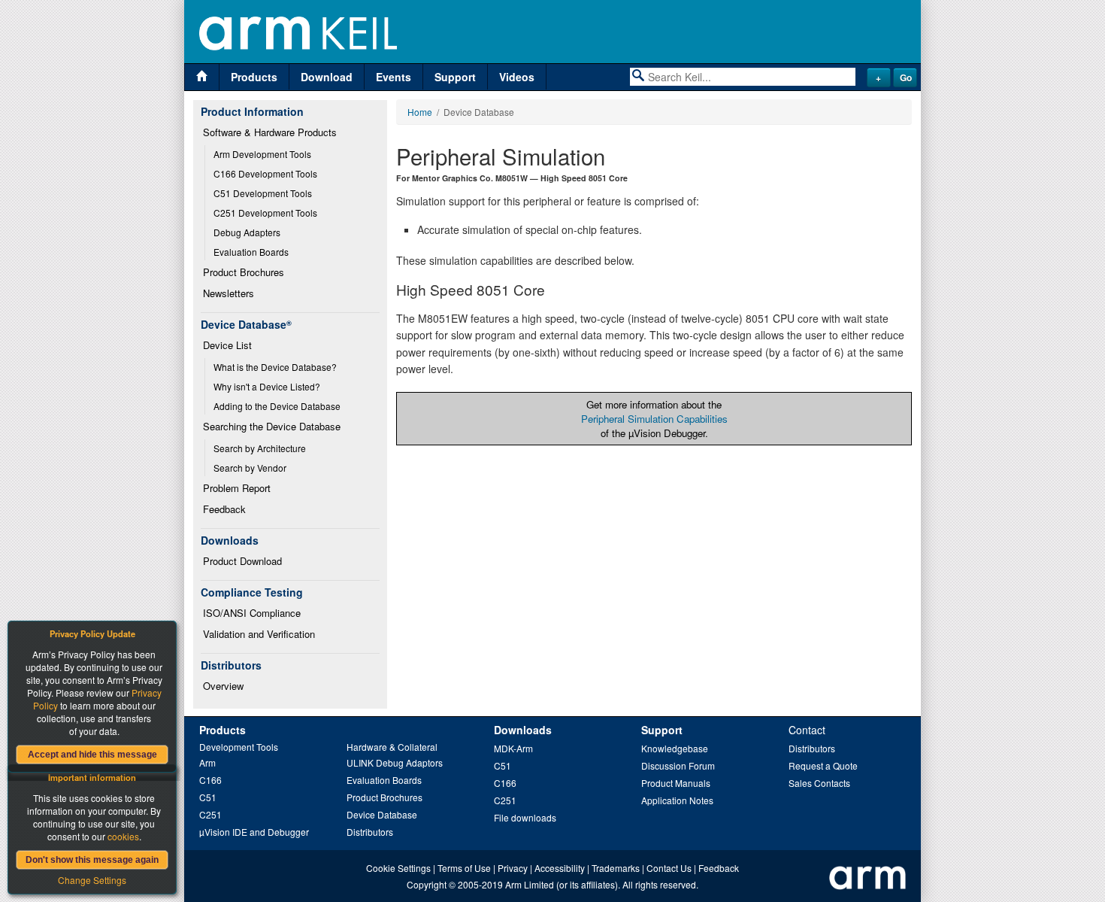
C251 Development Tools (265, 212)
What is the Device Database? (275, 366)
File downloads (525, 817)
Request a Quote (823, 765)
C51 (207, 797)
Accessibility (559, 867)
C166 (210, 779)
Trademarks (616, 867)
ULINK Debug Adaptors (395, 762)
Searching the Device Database (272, 426)
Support (455, 76)
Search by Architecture (259, 448)
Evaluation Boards (251, 251)
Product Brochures (243, 272)
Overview (223, 686)
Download (327, 76)
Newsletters (228, 293)
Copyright (427, 884)
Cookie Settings (398, 867)
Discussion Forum (678, 765)
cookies (123, 836)
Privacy (513, 867)
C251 (210, 814)
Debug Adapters (246, 232)
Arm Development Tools (262, 153)
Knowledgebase (674, 748)
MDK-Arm (513, 748)
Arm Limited (529, 884)
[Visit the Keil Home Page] (201, 77)
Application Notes (677, 800)
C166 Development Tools (265, 173)
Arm (207, 762)
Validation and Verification (259, 634)
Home (419, 111)
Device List (227, 345)
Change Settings (92, 879)
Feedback (224, 509)
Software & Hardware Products (270, 132)
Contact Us (669, 867)
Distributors (370, 831)
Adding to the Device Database (277, 405)
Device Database (382, 814)
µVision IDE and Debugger (254, 831)
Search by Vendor (249, 467)
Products (254, 76)
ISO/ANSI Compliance (252, 613)
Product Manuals (675, 782)
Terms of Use (464, 867)
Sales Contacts (819, 782)
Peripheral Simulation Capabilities (654, 419)
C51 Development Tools (262, 193)
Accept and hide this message (92, 754)
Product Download (242, 561)
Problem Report (237, 488)
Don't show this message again (92, 860)
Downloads (523, 729)
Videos (516, 76)
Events (393, 76)
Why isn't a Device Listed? (266, 386)
